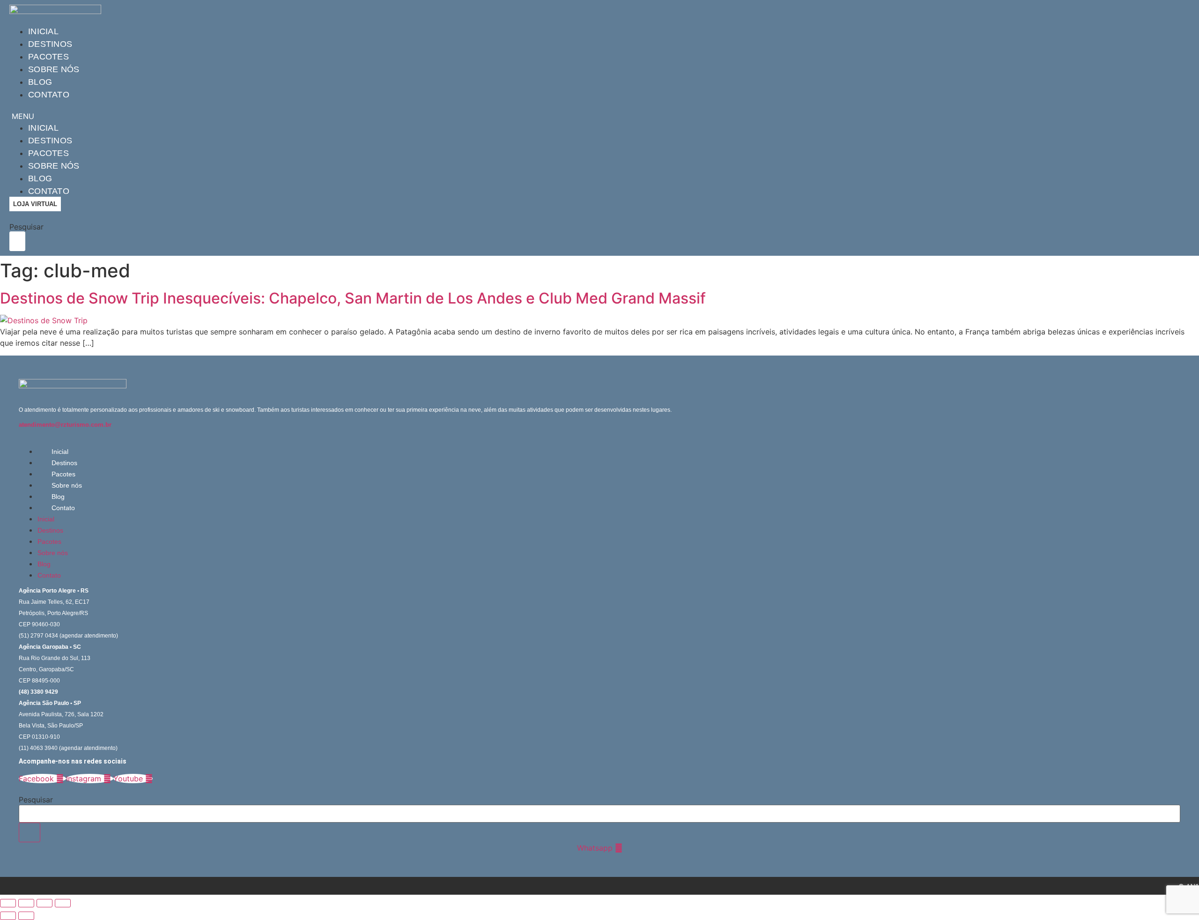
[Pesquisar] (29, 832)
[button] (279, 116)
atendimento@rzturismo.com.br (65, 424)
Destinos (50, 44)
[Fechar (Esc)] (63, 903)
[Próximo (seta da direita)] (26, 916)
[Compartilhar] (44, 903)
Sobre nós (54, 69)
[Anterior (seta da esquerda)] (8, 916)
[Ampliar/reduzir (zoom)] (8, 903)
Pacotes (48, 56)
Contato (48, 94)
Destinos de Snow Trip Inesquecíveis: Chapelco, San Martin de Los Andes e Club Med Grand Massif (353, 298)
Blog (40, 82)
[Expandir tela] (26, 903)
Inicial (43, 31)
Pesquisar (26, 226)
